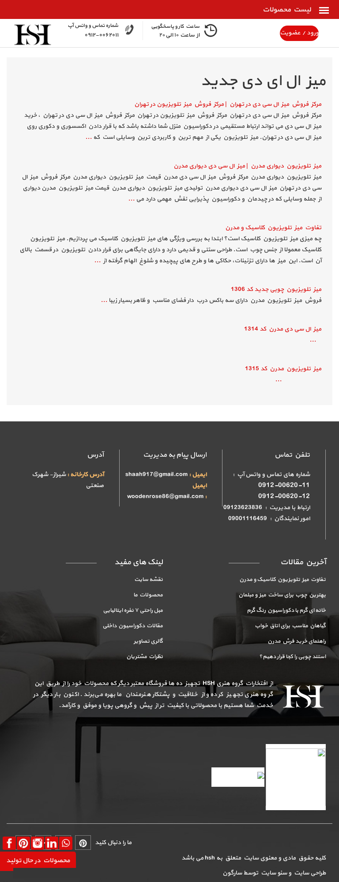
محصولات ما (148, 595)
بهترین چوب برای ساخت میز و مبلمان (282, 595)
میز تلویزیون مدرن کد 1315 (283, 368)
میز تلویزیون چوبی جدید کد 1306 (276, 289)
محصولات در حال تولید (38, 861)
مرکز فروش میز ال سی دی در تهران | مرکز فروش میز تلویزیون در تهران (227, 104)
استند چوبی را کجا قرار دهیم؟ (292, 656)
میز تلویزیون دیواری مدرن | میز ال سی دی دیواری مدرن (247, 166)
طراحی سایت (308, 873)
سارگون (232, 873)
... (88, 137)
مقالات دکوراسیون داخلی (132, 625)
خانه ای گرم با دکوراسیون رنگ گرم (286, 610)
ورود (312, 32)
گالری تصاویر (148, 641)
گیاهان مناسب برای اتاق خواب (290, 625)
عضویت (290, 32)
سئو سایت (273, 873)
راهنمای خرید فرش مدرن (296, 641)
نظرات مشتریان (144, 656)
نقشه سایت (148, 579)
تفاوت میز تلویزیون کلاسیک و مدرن (273, 227)
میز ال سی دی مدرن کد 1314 (282, 329)
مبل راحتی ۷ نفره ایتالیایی (133, 610)
